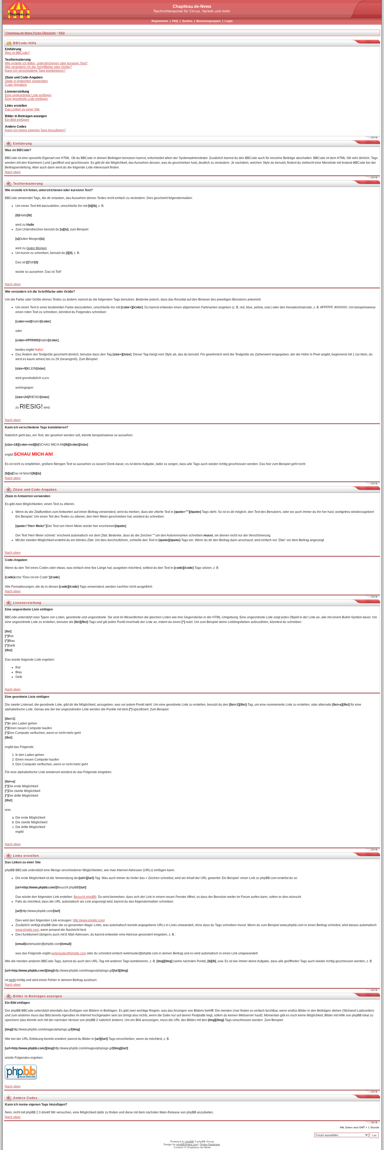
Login (229, 20)
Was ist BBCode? (17, 53)
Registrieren (160, 20)
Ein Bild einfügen (17, 120)
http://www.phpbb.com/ (89, 920)
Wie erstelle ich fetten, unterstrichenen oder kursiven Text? (46, 63)
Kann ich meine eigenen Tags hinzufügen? (35, 130)
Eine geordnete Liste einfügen (26, 99)
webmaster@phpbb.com (68, 953)
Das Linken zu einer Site (22, 109)
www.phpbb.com (27, 930)
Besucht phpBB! (85, 897)
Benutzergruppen (208, 20)
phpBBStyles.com (187, 1144)
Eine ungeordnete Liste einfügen (28, 95)
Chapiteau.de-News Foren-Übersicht (30, 33)
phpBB (189, 1141)
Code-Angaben (16, 85)
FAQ (175, 20)
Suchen (187, 20)
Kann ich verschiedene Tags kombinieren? (35, 70)
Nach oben (13, 172)
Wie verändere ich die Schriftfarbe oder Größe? (38, 67)
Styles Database (210, 1144)
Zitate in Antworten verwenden (26, 81)
